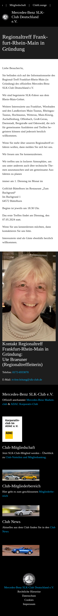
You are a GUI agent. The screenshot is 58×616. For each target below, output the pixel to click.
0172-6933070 (20, 372)
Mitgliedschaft (18, 5)
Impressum (29, 604)
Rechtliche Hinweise (29, 591)
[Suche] (55, 5)
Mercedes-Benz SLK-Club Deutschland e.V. (28, 16)
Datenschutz (29, 595)
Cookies (29, 599)
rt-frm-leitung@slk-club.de (27, 379)
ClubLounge (40, 5)
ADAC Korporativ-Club (24, 404)
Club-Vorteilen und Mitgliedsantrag (26, 457)
